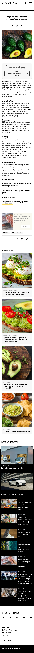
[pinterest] (17, 26)
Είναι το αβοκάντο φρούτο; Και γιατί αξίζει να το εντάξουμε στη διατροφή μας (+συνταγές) (16, 386)
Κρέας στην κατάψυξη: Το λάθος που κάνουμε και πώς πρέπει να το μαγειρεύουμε (22, 219)
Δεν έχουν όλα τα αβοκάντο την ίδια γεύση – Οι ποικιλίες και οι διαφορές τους (17, 293)
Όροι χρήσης (6, 627)
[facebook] (12, 26)
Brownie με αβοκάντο (8, 197)
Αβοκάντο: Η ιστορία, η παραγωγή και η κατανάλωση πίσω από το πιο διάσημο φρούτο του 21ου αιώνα (15, 339)
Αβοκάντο (7, 101)
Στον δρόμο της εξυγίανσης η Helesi (12, 468)
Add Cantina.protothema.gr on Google (16, 73)
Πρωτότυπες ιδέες (17, 232)
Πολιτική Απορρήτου (9, 630)
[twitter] (22, 26)
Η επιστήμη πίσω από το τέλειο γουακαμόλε (16, 432)
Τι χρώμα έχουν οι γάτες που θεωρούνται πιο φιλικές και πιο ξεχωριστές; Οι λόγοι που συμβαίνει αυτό (25, 595)
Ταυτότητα (5, 635)
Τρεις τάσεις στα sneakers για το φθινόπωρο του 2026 (25, 534)
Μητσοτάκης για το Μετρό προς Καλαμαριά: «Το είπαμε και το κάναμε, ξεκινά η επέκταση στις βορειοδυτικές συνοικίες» (25, 578)
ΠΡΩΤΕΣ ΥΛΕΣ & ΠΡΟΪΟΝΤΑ (10, 290)
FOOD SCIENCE (7, 382)
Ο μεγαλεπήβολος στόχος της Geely (12, 495)
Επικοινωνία (6, 633)
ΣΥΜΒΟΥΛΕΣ (17, 13)
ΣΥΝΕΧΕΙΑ (25, 226)
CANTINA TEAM (10, 23)
